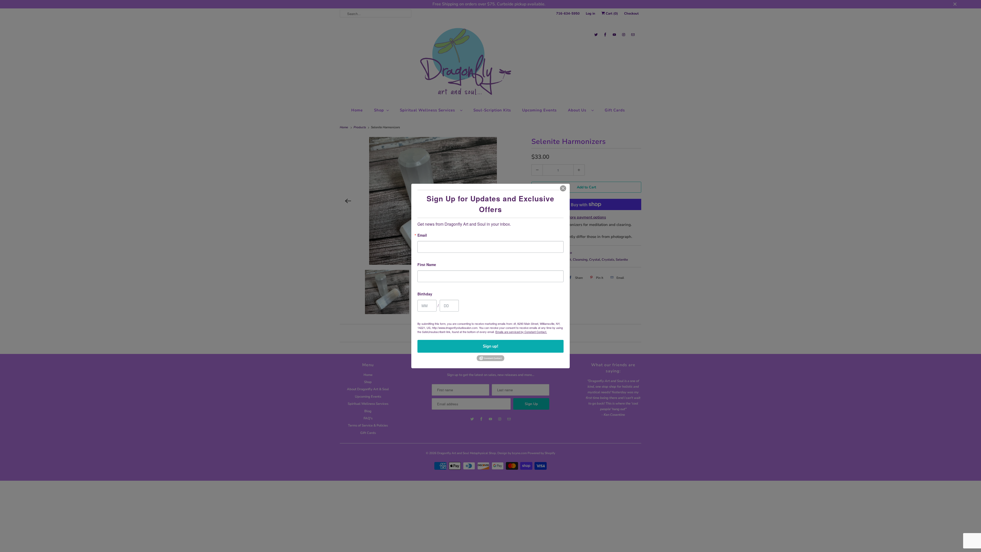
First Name (426, 265)
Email (422, 235)
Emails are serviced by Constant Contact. (521, 332)
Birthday (424, 294)
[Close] (563, 188)
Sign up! (490, 346)
